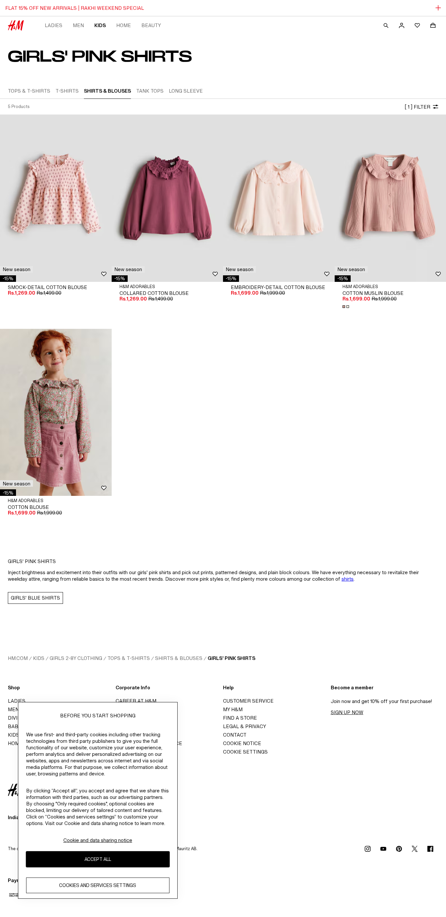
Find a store (240, 718)
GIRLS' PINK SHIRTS (231, 658)
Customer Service (248, 701)
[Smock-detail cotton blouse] (56, 198)
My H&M (233, 709)
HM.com (18, 658)
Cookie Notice (242, 743)
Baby (14, 726)
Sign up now (347, 712)
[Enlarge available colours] (346, 307)
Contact (235, 735)
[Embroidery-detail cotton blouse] (279, 198)
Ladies (53, 25)
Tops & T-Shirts (128, 658)
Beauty (151, 25)
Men (78, 25)
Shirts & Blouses (178, 658)
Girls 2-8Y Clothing (76, 658)
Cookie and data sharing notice (97, 840)
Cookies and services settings (97, 885)
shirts (348, 579)
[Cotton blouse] (56, 412)
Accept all (98, 859)
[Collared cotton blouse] (167, 198)
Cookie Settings (245, 752)
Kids (100, 25)
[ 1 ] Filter (417, 107)
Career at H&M (136, 701)
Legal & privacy (244, 726)
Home (123, 25)
